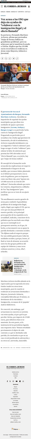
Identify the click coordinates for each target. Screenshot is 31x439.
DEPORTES (21, 12)
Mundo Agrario (15, 402)
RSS (15, 378)
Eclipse (8, 2)
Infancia (18, 347)
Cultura (15, 394)
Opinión (15, 406)
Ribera (8, 12)
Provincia (15, 388)
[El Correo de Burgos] (15, 6)
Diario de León (15, 412)
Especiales (15, 396)
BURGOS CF (14, 12)
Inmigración (6, 347)
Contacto (15, 376)
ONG (11, 347)
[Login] (29, 6)
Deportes (16, 390)
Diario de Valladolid (15, 416)
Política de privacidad (14, 434)
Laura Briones (4, 94)
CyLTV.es (15, 420)
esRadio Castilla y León (15, 422)
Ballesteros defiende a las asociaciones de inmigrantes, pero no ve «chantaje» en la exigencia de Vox (20, 266)
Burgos (3, 12)
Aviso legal (5, 434)
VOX (14, 347)
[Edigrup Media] (15, 429)
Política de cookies (23, 434)
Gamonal (13, 2)
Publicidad (15, 374)
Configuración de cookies (15, 436)
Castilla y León (15, 392)
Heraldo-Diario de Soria (15, 418)
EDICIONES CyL (26, 0)
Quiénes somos (15, 372)
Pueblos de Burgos (21, 2)
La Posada (15, 400)
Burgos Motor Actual (15, 398)
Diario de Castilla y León (15, 414)
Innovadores (15, 404)
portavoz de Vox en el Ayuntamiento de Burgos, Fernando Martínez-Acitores (15, 114)
